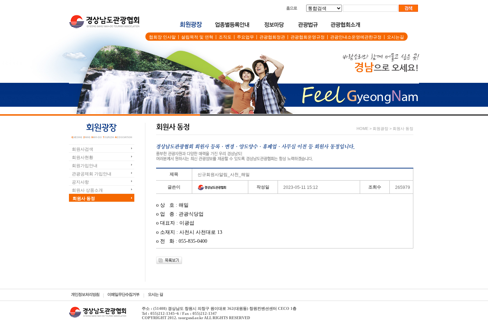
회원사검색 (82, 149)
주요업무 (245, 37)
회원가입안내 (85, 165)
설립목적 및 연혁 (197, 37)
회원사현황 (82, 157)
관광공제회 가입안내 (91, 173)
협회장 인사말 (162, 37)
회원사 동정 (84, 198)
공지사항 (80, 182)
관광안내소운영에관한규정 (356, 37)
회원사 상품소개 (87, 190)
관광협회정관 (272, 37)
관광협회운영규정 (307, 37)
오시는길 (395, 37)
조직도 (225, 37)
